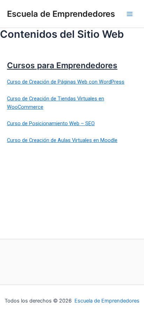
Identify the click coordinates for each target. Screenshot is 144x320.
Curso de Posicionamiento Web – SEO (51, 123)
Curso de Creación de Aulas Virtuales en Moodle (62, 140)
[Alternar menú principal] (129, 14)
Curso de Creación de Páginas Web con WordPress (65, 82)
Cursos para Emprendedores (62, 65)
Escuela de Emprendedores (61, 14)
